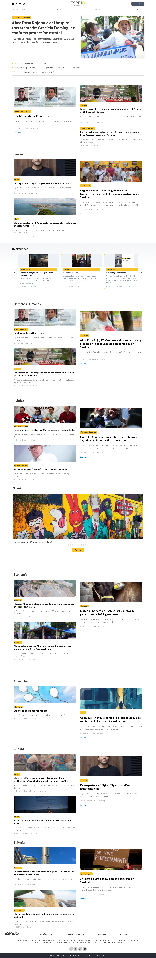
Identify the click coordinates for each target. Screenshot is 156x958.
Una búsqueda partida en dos (31, 116)
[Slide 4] (72, 545)
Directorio (102, 934)
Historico (124, 934)
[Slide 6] (77, 545)
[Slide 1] (66, 545)
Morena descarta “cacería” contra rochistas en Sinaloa (41, 469)
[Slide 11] (87, 545)
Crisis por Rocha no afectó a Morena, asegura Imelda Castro (44, 429)
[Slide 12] (90, 545)
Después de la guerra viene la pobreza (30, 63)
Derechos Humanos (19, 10)
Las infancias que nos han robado (31, 710)
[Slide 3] (70, 545)
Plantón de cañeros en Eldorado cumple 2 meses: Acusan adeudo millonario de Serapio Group (43, 647)
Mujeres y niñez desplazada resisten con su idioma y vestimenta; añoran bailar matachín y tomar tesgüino (41, 779)
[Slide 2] (68, 545)
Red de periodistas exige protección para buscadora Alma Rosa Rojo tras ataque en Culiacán (109, 133)
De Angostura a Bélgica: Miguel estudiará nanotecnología (43, 183)
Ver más (78, 550)
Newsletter (138, 4)
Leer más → (18, 132)
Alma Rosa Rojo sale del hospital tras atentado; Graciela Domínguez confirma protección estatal (43, 27)
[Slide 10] (85, 545)
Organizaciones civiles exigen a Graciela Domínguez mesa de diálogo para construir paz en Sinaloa (110, 194)
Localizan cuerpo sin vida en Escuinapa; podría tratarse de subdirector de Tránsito (48, 67)
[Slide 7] (79, 545)
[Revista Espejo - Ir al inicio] (12, 933)
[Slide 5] (74, 545)
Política (58, 10)
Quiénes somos (48, 934)
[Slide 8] (81, 545)
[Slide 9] (83, 545)
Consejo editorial (76, 934)
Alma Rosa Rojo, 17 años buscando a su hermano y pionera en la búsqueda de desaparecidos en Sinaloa (110, 344)
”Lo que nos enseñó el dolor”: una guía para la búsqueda (37, 72)
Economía (97, 10)
